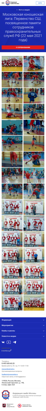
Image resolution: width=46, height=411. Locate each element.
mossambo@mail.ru (8, 369)
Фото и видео (24, 10)
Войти (40, 3)
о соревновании (23, 47)
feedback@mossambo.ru (10, 374)
